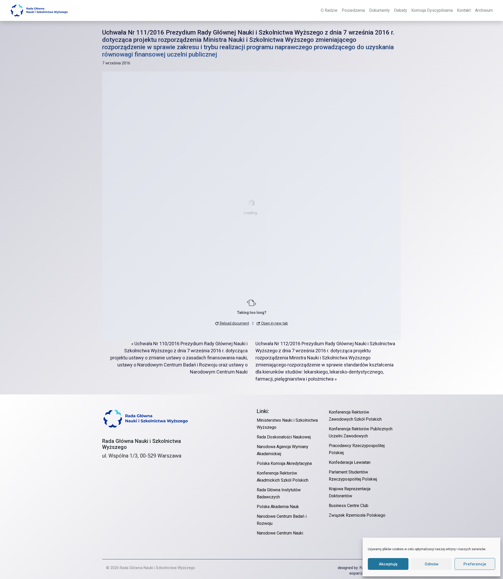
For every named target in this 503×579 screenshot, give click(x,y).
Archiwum (484, 10)
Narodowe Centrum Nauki (280, 533)
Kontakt (464, 10)
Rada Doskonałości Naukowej (284, 437)
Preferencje (474, 564)
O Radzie (329, 10)
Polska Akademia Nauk (278, 506)
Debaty (400, 10)
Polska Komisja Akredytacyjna (284, 463)
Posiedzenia (353, 10)
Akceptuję (388, 564)
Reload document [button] (234, 323)
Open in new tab (274, 323)
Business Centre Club (348, 505)
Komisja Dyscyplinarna (432, 10)
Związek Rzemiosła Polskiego (357, 515)
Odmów (432, 564)
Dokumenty (379, 10)
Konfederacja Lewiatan (349, 462)
